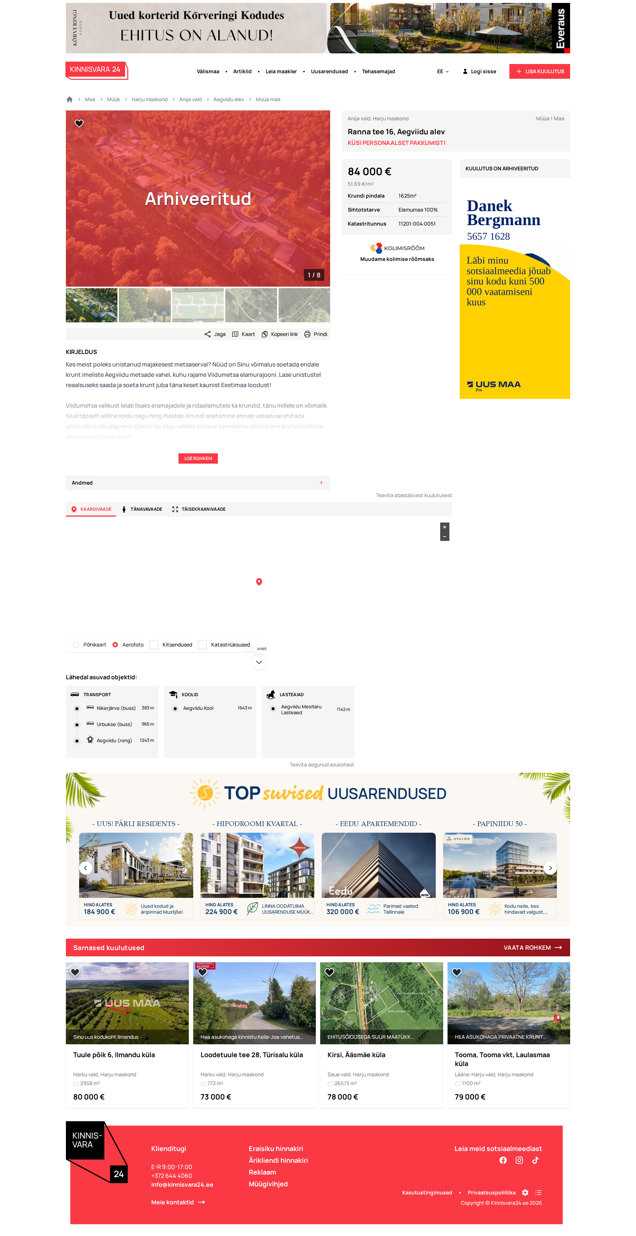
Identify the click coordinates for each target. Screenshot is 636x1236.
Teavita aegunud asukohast (322, 764)
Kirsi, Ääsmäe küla (356, 1054)
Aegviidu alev (228, 99)
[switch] (79, 124)
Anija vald (190, 99)
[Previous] (85, 868)
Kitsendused (177, 644)
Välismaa (208, 71)
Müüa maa (268, 99)
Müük (113, 99)
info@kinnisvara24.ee (182, 1184)
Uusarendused (329, 71)
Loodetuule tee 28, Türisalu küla (252, 1054)
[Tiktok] (535, 1160)
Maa (90, 99)
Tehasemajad (378, 71)
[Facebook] (503, 1160)
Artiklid (242, 71)
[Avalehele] (69, 99)
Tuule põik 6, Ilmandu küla (114, 1054)
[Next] (550, 868)
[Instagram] (519, 1160)
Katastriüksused (230, 644)
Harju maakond (149, 99)
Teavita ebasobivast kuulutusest (414, 495)
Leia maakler (281, 71)
